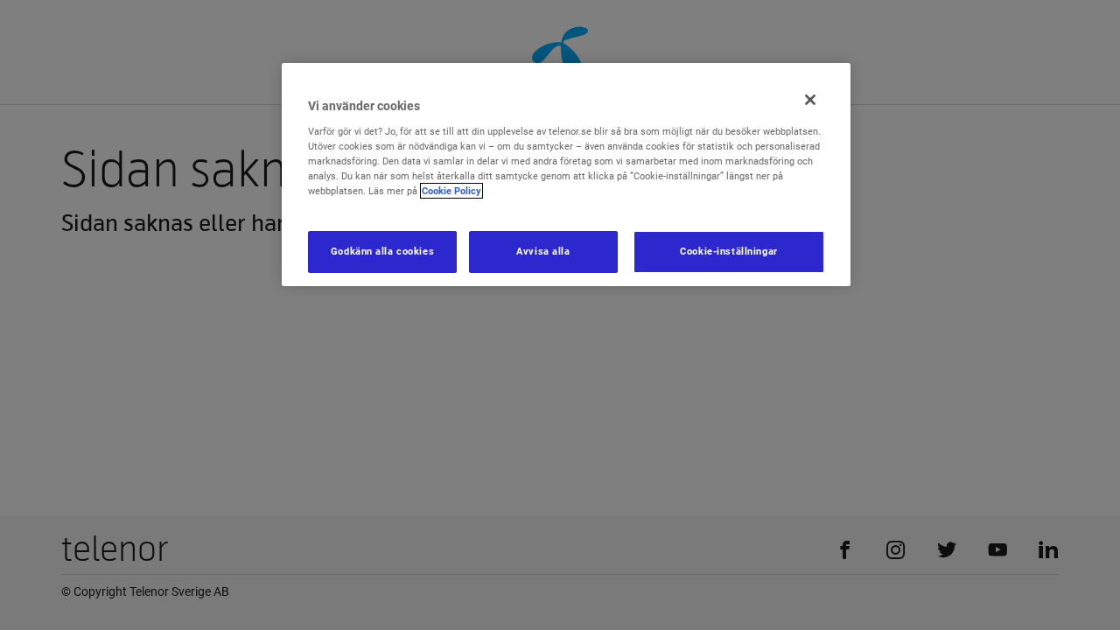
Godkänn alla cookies (382, 251)
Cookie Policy (451, 191)
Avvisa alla (543, 251)
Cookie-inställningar (728, 251)
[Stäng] (810, 99)
